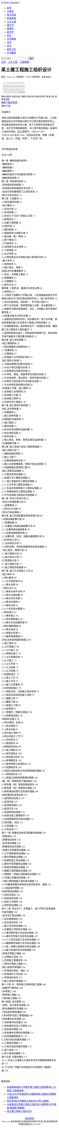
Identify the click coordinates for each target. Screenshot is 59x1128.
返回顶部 (29, 1118)
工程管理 (24, 62)
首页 (9, 8)
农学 (9, 35)
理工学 (10, 25)
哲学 (9, 46)
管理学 (10, 28)
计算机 (10, 11)
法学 (9, 42)
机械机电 (11, 18)
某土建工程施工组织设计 (19, 1111)
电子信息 (11, 15)
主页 (3, 62)
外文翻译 (11, 53)
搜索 (31, 58)
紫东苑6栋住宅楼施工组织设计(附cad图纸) (28, 1101)
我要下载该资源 (9, 102)
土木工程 (11, 22)
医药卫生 (11, 49)
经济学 (10, 32)
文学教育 (11, 39)
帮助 (7, 99)
